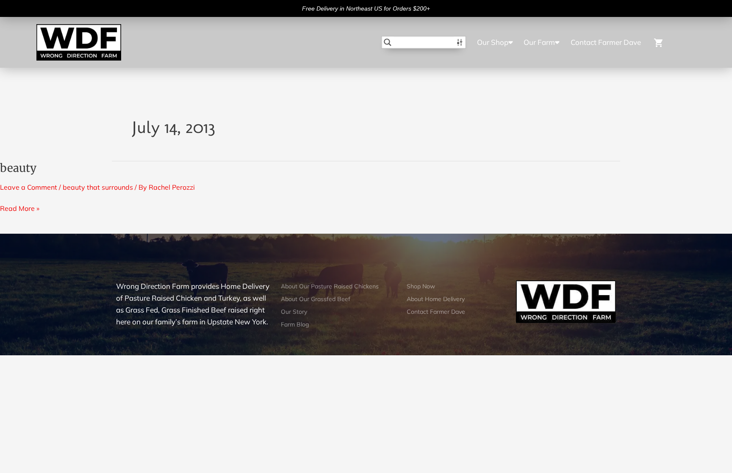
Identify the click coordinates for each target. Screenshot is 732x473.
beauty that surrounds (98, 187)
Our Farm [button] (539, 42)
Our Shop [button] (492, 42)
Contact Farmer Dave (606, 42)
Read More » (19, 207)
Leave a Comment (28, 187)
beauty (18, 168)
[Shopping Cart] (669, 42)
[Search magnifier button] (388, 42)
